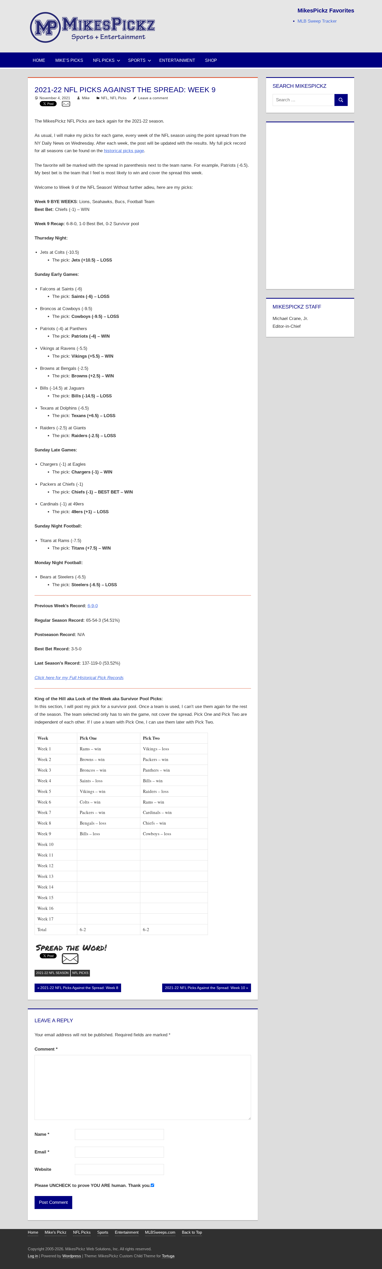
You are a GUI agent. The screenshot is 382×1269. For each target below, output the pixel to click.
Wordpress (71, 1256)
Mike (86, 98)
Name (42, 1134)
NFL (104, 98)
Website (43, 1169)
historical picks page (124, 150)
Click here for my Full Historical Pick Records (79, 677)
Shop (211, 60)
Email (42, 1152)
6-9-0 (93, 605)
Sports (137, 60)
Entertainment (177, 60)
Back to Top (192, 1232)
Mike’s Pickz (56, 1232)
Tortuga (168, 1256)
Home (39, 60)
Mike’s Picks (69, 60)
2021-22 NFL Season (52, 973)
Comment (46, 1049)
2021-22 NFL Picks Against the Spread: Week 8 (79, 988)
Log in (33, 1256)
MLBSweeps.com (160, 1232)
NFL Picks (104, 60)
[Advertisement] (310, 205)
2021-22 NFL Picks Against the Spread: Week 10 (205, 988)
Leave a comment (153, 98)
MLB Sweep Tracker (317, 21)
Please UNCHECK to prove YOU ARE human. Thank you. (93, 1185)
